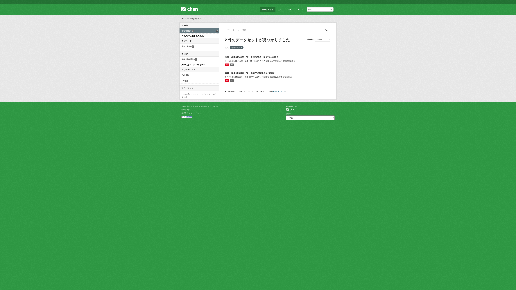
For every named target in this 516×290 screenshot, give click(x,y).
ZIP (232, 65)
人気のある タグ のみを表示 (193, 64)
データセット (267, 9)
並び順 (310, 39)
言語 (288, 113)
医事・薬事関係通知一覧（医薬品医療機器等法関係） (250, 72)
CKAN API (185, 109)
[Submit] (331, 9)
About (300, 9)
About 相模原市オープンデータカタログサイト (201, 106)
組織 (280, 9)
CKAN (290, 109)
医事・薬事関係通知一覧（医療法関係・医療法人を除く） (253, 57)
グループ (289, 9)
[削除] (241, 47)
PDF (227, 65)
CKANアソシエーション (191, 113)
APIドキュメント (279, 91)
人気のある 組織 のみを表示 (193, 36)
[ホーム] (182, 18)
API (267, 91)
